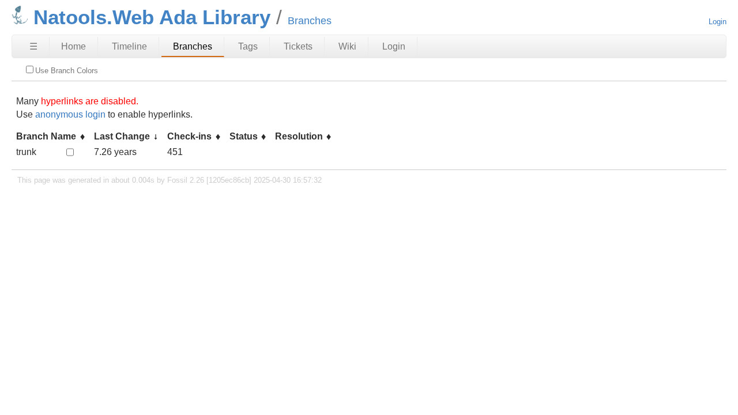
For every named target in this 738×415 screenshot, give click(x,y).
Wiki (347, 46)
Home (73, 46)
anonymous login (70, 114)
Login (717, 21)
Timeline (129, 46)
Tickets (298, 46)
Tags (248, 46)
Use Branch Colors (66, 70)
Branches (192, 46)
